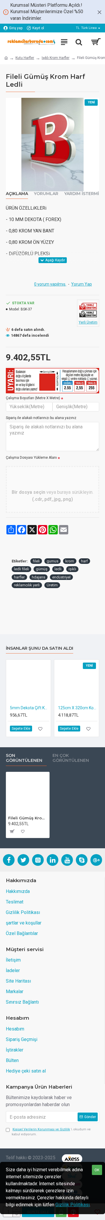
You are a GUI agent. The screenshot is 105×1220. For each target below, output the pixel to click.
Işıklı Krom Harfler (55, 58)
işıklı (72, 569)
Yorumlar (46, 193)
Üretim (52, 585)
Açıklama (17, 193)
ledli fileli (21, 569)
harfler (19, 577)
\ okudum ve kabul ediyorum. (51, 1131)
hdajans (38, 577)
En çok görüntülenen (70, 758)
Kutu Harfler (24, 58)
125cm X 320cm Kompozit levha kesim (77, 707)
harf (84, 561)
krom (69, 561)
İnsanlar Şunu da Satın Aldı (39, 648)
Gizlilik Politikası (72, 1204)
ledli (58, 569)
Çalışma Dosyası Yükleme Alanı (31, 458)
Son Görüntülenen (24, 758)
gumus (52, 561)
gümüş (42, 569)
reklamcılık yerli (27, 585)
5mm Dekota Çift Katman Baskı (29, 707)
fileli (36, 561)
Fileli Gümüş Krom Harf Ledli (27, 818)
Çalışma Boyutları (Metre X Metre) (33, 398)
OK (96, 1170)
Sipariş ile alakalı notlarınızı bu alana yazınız (41, 418)
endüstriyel (61, 577)
